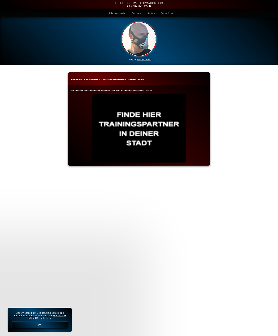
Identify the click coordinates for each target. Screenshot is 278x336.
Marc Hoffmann (144, 59)
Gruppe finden (167, 13)
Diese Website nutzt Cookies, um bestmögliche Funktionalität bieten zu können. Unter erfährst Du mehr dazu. (40, 319)
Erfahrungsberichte (117, 13)
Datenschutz (59, 315)
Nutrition (151, 13)
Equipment (136, 13)
